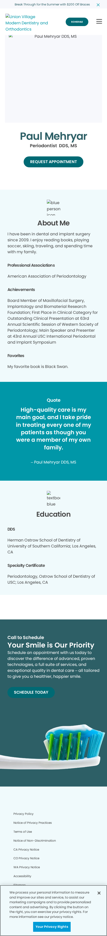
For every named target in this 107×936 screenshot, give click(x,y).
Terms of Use (22, 831)
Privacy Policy (23, 814)
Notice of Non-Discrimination (34, 840)
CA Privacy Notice (26, 849)
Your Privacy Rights (52, 926)
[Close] (99, 893)
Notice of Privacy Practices (32, 823)
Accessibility (22, 876)
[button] (99, 21)
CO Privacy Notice (26, 858)
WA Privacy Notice (26, 867)
